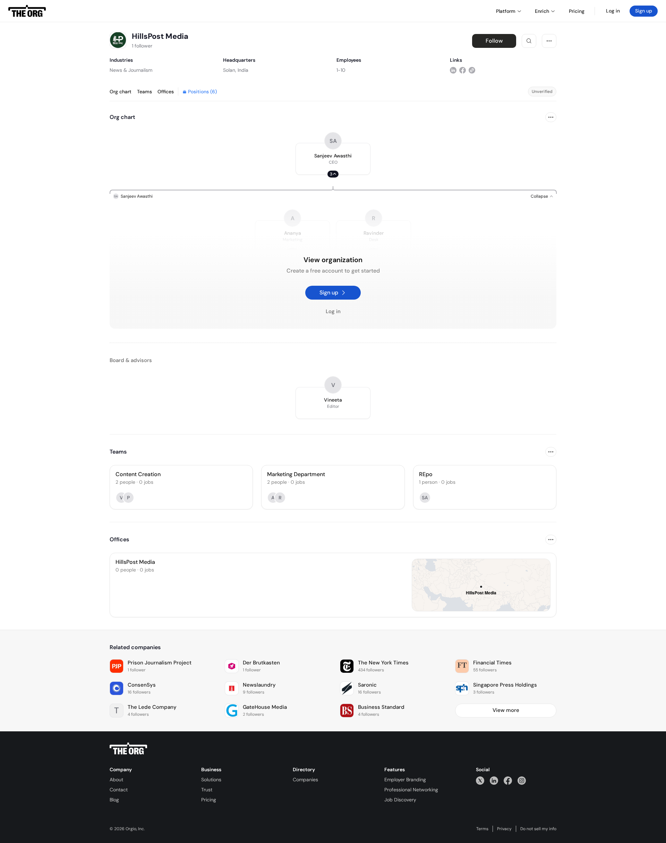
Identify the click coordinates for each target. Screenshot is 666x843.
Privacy (504, 829)
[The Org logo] (128, 748)
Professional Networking (411, 789)
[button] (333, 159)
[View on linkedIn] (453, 70)
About (116, 779)
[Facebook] (508, 780)
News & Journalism (131, 70)
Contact (119, 789)
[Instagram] (522, 780)
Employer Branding (405, 779)
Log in (613, 11)
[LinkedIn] (494, 780)
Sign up (643, 11)
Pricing (208, 800)
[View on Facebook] (462, 70)
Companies (305, 779)
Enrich (542, 11)
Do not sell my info (538, 829)
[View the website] (472, 70)
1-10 (340, 70)
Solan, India (235, 70)
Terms (482, 829)
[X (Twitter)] (480, 780)
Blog (114, 800)
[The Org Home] (27, 11)
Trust (206, 789)
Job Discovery (400, 800)
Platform (505, 11)
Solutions (211, 779)
